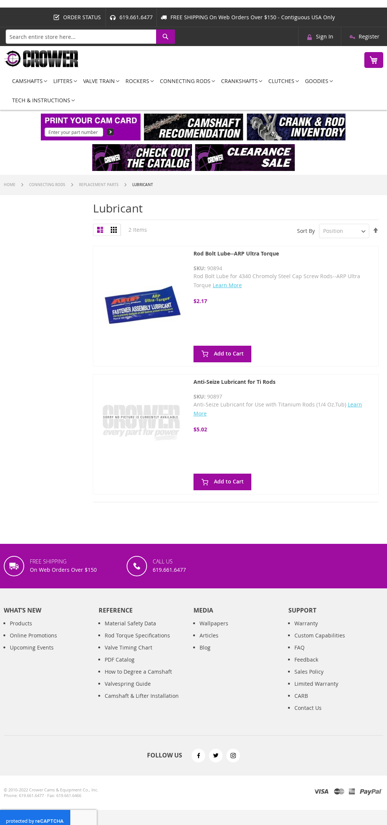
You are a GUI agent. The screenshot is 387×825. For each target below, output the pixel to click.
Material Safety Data (130, 623)
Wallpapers (214, 623)
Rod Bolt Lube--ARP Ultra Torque (236, 253)
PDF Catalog (120, 659)
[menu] (193, 90)
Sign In (324, 36)
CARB (301, 695)
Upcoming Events (32, 647)
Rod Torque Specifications (137, 635)
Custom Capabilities (319, 635)
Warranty (306, 623)
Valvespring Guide (128, 683)
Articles (209, 635)
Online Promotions (33, 635)
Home (10, 184)
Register (369, 36)
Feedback (306, 659)
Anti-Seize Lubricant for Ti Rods (235, 381)
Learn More (227, 285)
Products (21, 623)
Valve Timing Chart (128, 647)
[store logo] (41, 59)
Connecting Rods (48, 184)
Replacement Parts (99, 184)
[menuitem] (27, 81)
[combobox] (90, 36)
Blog (205, 647)
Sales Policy (309, 671)
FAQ (299, 647)
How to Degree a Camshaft (138, 671)
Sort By (306, 230)
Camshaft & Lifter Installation (142, 695)
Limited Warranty (316, 683)
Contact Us (308, 707)
